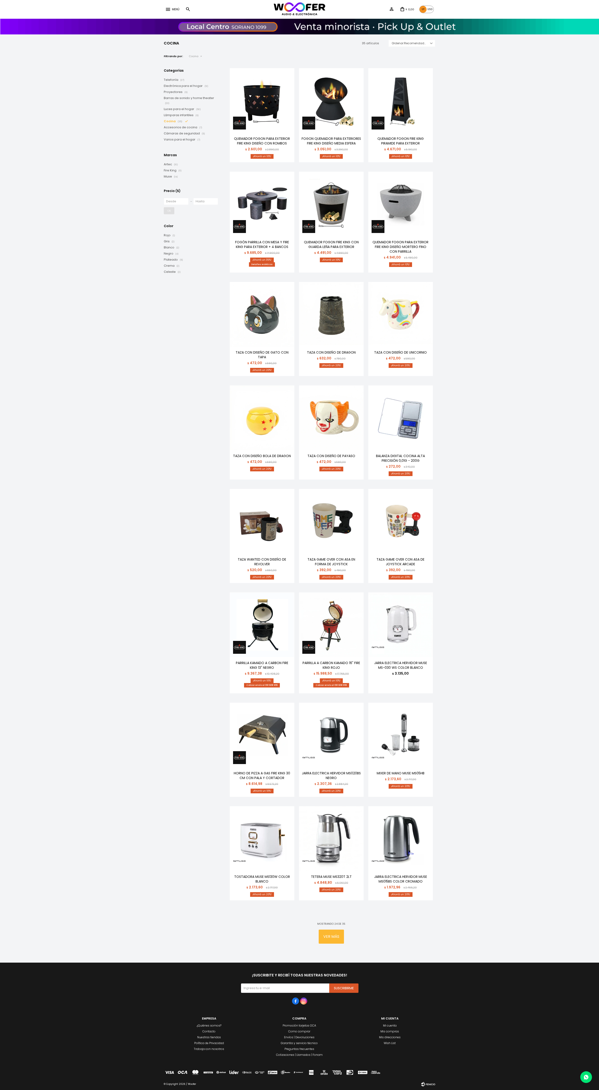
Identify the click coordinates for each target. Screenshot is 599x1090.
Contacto (208, 1031)
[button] (188, 9)
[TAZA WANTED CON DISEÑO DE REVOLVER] (262, 521)
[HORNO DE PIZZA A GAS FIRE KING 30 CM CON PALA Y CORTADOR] (262, 735)
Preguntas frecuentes (299, 1049)
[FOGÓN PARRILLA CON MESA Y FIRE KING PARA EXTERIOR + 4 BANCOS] (262, 204)
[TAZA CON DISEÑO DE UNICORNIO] (400, 314)
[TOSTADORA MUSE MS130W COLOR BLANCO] (262, 838)
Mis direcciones (390, 1037)
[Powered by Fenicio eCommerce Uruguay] (428, 1084)
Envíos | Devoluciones (299, 1037)
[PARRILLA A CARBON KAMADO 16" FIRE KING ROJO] (331, 624)
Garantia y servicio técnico (299, 1043)
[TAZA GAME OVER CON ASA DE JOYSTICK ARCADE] (400, 521)
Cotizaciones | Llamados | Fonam (299, 1055)
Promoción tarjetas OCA (299, 1025)
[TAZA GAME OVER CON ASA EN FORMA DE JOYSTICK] (331, 521)
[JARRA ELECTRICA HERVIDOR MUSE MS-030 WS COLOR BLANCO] (400, 624)
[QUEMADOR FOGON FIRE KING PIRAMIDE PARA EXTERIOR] (400, 100)
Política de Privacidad (209, 1043)
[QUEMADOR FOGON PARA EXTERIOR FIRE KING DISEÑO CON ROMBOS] (262, 100)
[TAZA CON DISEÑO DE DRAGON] (331, 314)
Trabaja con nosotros (209, 1049)
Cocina (193, 56)
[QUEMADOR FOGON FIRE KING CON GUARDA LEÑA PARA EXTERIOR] (331, 204)
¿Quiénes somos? (209, 1025)
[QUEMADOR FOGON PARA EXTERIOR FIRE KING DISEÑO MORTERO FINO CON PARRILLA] (400, 204)
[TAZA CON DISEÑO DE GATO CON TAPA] (262, 314)
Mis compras (389, 1031)
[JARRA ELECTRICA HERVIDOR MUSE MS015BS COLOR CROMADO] (400, 838)
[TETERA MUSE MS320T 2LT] (331, 838)
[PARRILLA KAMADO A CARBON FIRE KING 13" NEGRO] (262, 624)
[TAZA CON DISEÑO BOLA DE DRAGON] (262, 417)
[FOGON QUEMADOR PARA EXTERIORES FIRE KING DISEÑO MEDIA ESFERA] (331, 100)
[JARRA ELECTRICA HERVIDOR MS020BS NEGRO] (331, 735)
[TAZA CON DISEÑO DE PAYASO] (331, 417)
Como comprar (299, 1031)
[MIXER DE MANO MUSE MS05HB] (400, 735)
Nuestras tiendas (209, 1037)
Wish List (390, 1043)
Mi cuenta (390, 1025)
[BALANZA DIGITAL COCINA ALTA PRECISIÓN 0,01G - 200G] (400, 417)
